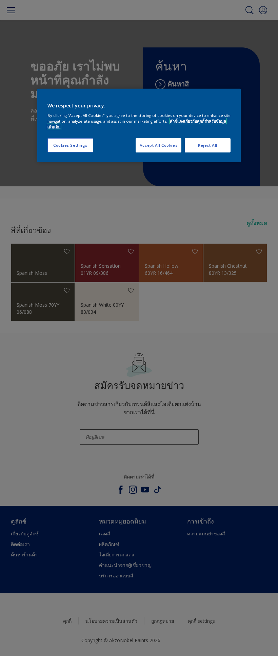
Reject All (207, 145)
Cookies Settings (70, 145)
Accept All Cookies (158, 145)
